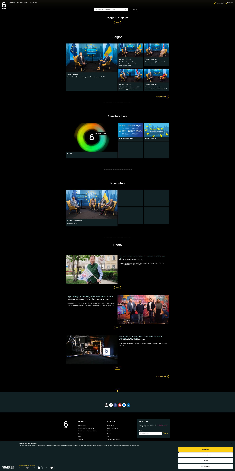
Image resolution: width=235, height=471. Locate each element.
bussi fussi (158, 256)
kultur (141, 336)
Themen (133, 9)
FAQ (108, 436)
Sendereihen (82, 425)
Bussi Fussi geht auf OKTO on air (131, 259)
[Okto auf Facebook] (115, 405)
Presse (109, 433)
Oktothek (12, 3)
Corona (136, 338)
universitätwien (101, 296)
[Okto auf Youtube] (120, 405)
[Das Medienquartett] (130, 130)
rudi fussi (150, 256)
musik (126, 336)
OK (165, 433)
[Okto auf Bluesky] (124, 405)
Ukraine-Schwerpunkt (74, 221)
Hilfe (79, 436)
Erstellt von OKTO (72, 223)
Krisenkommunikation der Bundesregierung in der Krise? (89, 299)
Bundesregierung (88, 298)
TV (18, 3)
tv (145, 256)
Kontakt (109, 431)
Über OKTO (110, 425)
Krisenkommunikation (74, 298)
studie (93, 296)
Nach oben (117, 389)
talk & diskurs (128, 256)
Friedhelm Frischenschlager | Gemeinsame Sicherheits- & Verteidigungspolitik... (128, 63)
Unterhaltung (123, 338)
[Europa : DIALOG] (156, 130)
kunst (146, 336)
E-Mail (141, 430)
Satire (141, 256)
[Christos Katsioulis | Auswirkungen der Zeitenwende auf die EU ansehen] (92, 57)
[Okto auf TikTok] (111, 405)
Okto (121, 256)
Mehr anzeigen (160, 96)
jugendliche (86, 296)
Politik (135, 256)
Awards (80, 439)
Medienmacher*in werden (86, 428)
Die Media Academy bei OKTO (87, 431)
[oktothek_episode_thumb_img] (130, 50)
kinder (151, 336)
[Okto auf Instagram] (106, 405)
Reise (130, 338)
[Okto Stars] (92, 137)
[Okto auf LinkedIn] (128, 405)
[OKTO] (4, 7)
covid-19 (110, 296)
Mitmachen (24, 3)
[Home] (66, 428)
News (80, 433)
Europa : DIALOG (125, 59)
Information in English (113, 439)
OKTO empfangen (112, 428)
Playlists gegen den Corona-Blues (132, 340)
